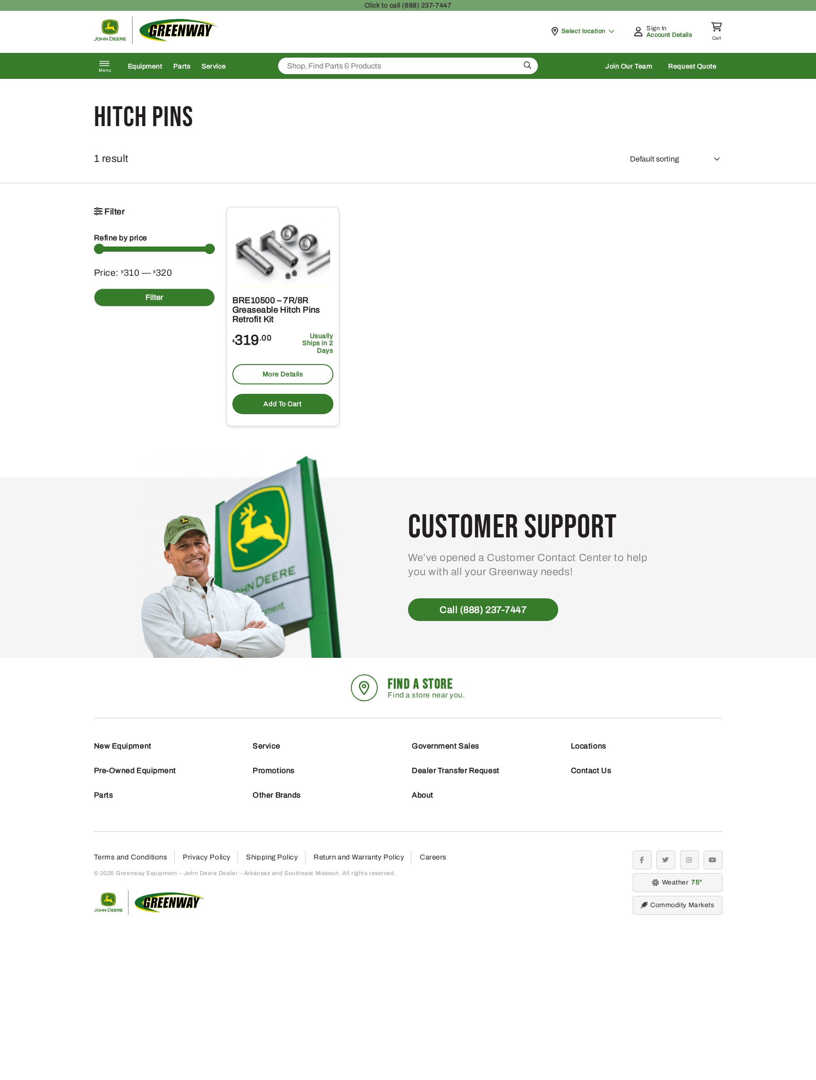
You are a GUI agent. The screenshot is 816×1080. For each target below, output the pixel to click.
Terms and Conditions (131, 857)
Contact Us (591, 770)
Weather (681, 882)
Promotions (274, 770)
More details (283, 374)
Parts (181, 66)
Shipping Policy (272, 857)
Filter (154, 297)
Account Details (669, 35)
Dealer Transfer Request (456, 770)
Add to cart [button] (282, 404)
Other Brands (277, 795)
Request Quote (692, 66)
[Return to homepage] (156, 42)
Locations (588, 746)
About (423, 795)
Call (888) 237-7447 (483, 609)
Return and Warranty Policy (359, 857)
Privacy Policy (207, 857)
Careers (433, 857)
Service (214, 66)
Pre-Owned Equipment (135, 770)
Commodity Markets (682, 905)
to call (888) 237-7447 (408, 5)
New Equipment (123, 746)
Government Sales (445, 746)
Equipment (145, 66)
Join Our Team (628, 66)
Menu (105, 70)
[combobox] (408, 66)
